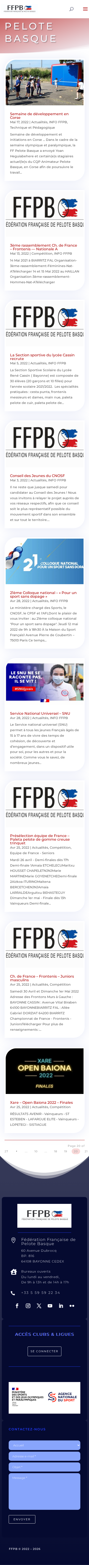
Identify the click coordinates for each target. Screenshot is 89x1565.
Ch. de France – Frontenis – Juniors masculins (42, 978)
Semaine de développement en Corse (39, 116)
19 (65, 1151)
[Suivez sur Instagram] (28, 1305)
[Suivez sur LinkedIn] (60, 1305)
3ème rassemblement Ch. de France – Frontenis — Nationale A (43, 247)
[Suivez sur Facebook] (17, 1305)
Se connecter (44, 1351)
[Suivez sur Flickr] (71, 1305)
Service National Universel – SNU (40, 713)
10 (36, 1151)
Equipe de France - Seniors (32, 853)
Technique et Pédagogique (32, 127)
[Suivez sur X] (39, 1305)
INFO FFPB (58, 122)
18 (55, 1151)
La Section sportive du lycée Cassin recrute (42, 357)
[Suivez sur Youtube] (50, 1305)
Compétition (41, 253)
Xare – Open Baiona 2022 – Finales (41, 1102)
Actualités (39, 122)
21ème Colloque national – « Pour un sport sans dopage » (43, 595)
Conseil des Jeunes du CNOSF (37, 476)
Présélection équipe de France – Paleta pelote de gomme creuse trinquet (40, 839)
